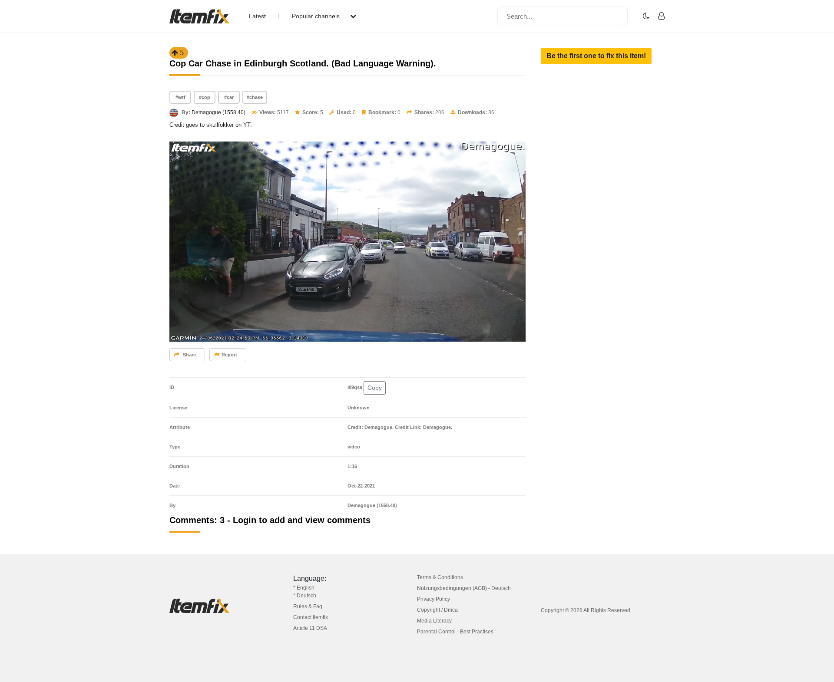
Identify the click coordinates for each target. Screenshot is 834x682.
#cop (204, 97)
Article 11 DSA (310, 628)
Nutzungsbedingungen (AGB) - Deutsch (464, 588)
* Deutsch (304, 596)
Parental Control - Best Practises (455, 632)
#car (229, 97)
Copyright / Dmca (437, 610)
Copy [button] (374, 387)
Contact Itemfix (310, 617)
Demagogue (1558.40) (218, 112)
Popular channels (316, 16)
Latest (257, 16)
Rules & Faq (307, 606)
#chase (255, 97)
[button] (596, 56)
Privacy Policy (433, 599)
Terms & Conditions (440, 577)
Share (189, 354)
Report (229, 354)
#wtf (180, 97)
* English (303, 588)
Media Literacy (434, 621)
